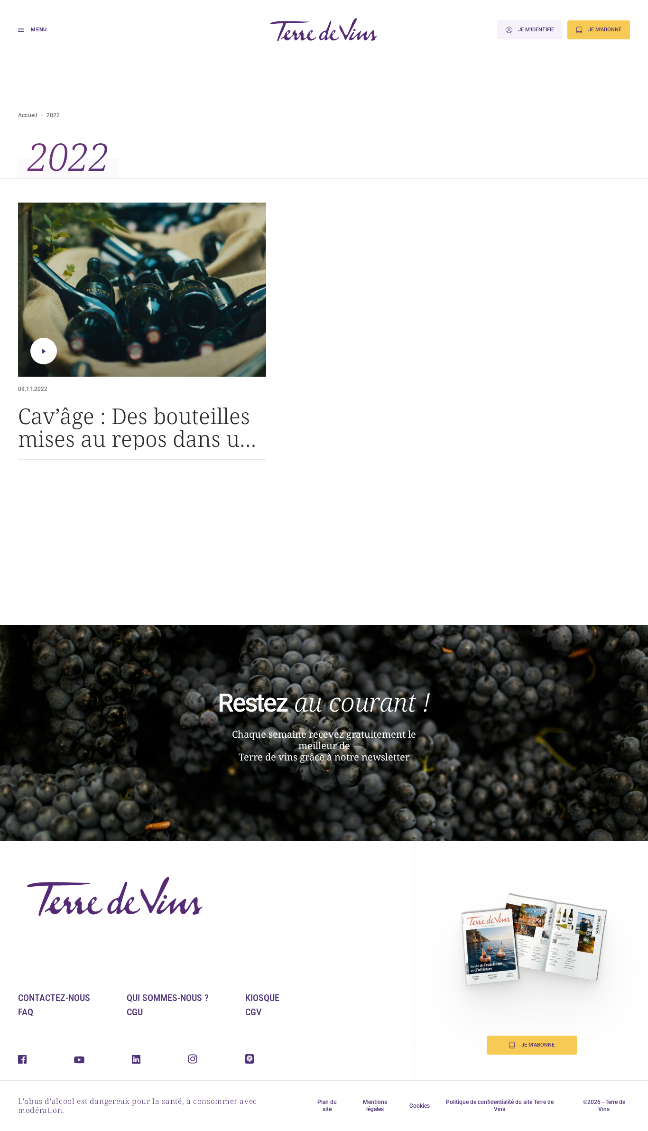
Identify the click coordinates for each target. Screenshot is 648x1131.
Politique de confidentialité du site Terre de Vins (500, 1105)
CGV (253, 1012)
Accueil (27, 115)
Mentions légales (375, 1105)
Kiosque (262, 997)
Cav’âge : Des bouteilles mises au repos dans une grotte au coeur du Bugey (141, 427)
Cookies (419, 1106)
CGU (135, 1012)
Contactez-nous (54, 997)
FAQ (25, 1012)
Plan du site (327, 1105)
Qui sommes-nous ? (168, 997)
